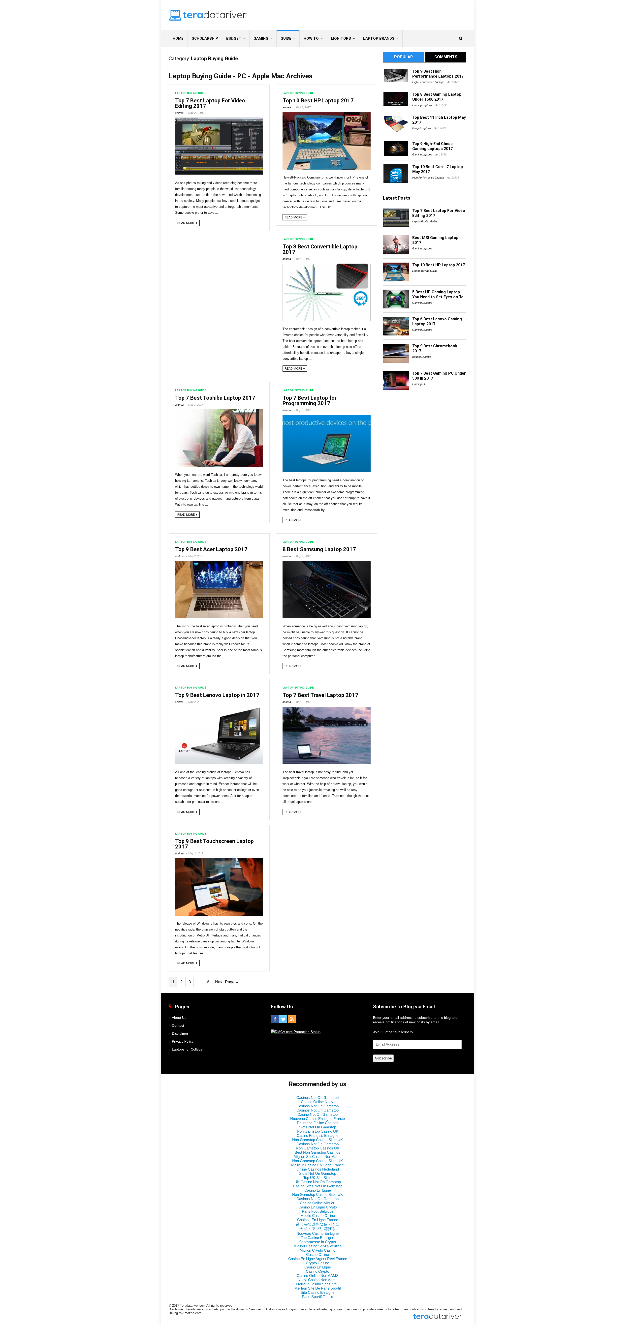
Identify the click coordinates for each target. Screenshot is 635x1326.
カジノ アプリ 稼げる (317, 1229)
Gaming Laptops (422, 105)
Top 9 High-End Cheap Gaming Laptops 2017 (432, 146)
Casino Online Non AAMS (318, 1275)
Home (178, 38)
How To (311, 38)
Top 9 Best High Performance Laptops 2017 (438, 74)
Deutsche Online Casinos (317, 1123)
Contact (178, 1025)
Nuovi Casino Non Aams (318, 1280)
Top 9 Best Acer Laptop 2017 (211, 549)
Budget (233, 38)
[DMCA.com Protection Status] (295, 1032)
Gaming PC (419, 384)
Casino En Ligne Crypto (317, 1207)
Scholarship (205, 38)
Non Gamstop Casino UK (317, 1131)
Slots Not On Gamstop (317, 1127)
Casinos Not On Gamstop (317, 1097)
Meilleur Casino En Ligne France (317, 1165)
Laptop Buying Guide (190, 93)
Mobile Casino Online (317, 1215)
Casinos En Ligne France (317, 1220)
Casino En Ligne (317, 1190)
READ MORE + (187, 223)
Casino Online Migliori (317, 1203)
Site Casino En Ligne (317, 1292)
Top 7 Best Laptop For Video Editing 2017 (210, 103)
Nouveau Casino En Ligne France (317, 1118)
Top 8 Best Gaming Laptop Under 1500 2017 (436, 97)
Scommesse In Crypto (317, 1242)
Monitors (341, 38)
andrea (179, 112)
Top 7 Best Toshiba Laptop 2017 (215, 398)
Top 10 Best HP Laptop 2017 (318, 100)
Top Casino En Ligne (317, 1238)
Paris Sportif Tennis (317, 1297)
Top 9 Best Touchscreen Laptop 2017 (214, 844)
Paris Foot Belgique (317, 1211)
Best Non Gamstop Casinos (317, 1152)
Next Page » (226, 982)
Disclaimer (180, 1033)
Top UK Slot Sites (317, 1177)
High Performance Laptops (428, 82)
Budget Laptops (421, 128)
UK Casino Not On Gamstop (317, 1182)
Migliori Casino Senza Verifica (317, 1246)
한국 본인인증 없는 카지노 (318, 1224)
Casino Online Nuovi (317, 1102)
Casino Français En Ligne (317, 1135)
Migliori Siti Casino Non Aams (318, 1156)
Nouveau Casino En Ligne (317, 1233)
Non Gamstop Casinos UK (317, 1148)
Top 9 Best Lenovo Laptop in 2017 (217, 695)
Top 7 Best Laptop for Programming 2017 (310, 400)
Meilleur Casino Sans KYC (317, 1284)
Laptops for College (187, 1049)
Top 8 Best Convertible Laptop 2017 (320, 249)
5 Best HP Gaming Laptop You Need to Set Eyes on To (438, 294)
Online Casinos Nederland (317, 1169)
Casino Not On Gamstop (317, 1114)
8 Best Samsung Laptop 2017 (319, 549)
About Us (179, 1018)
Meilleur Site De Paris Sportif (317, 1288)
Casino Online (317, 1254)
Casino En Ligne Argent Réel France (317, 1259)
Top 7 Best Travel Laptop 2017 (320, 695)
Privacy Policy (182, 1041)
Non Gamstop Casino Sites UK (317, 1140)
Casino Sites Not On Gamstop (317, 1186)
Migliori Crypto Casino (317, 1250)
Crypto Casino (317, 1263)
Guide (286, 38)
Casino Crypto (317, 1271)
